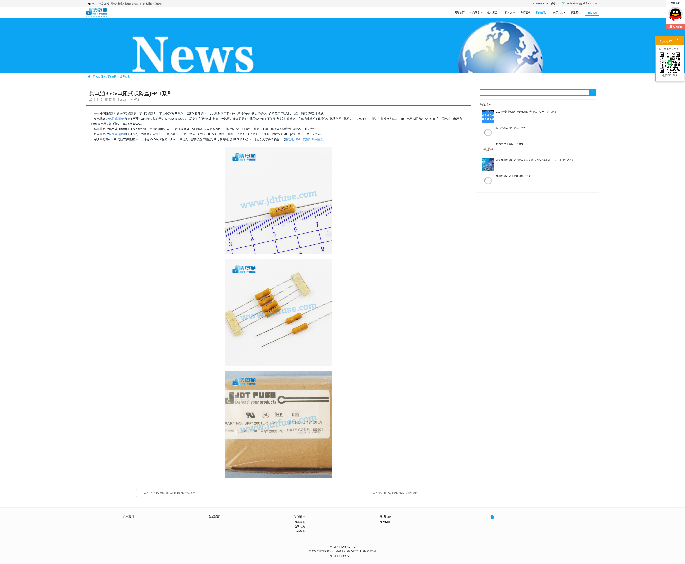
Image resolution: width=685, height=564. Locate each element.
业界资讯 (125, 76)
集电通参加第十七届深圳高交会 (513, 176)
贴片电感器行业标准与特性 (511, 127)
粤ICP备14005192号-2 (342, 546)
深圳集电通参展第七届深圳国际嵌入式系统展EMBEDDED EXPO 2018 (534, 159)
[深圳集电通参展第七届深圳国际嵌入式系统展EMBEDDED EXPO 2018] (488, 164)
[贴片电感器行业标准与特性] (488, 132)
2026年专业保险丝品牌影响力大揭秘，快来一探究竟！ (526, 111)
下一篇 (393, 493)
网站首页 (460, 12)
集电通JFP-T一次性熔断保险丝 (304, 139)
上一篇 (167, 493)
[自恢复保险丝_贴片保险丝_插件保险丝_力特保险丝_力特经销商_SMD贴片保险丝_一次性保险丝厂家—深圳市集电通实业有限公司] (97, 12)
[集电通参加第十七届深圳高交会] (488, 180)
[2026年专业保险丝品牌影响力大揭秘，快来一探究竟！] (488, 116)
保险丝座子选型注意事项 (510, 143)
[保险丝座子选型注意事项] (488, 148)
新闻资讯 (111, 76)
